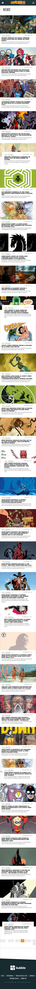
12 (29, 940)
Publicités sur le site (21, 976)
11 (26, 940)
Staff (2, 976)
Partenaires (10, 976)
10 (22, 940)
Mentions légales (14, 978)
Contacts (32, 976)
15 (34, 940)
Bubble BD (23, 978)
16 (34, 943)
